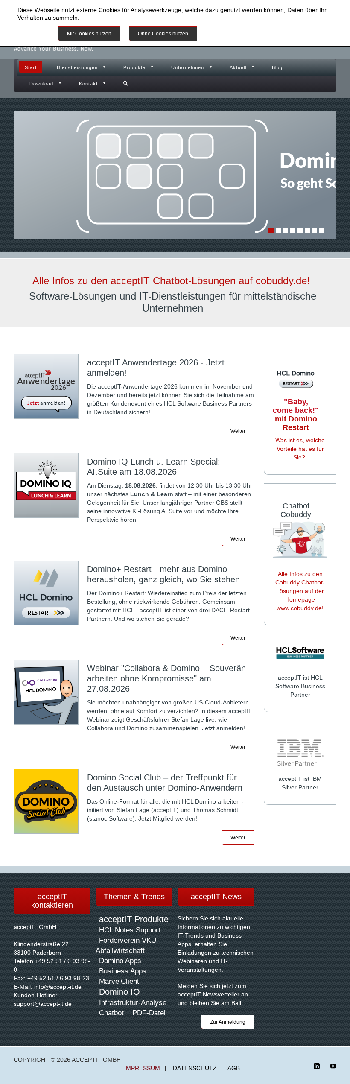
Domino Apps (120, 961)
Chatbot (111, 1013)
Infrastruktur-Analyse (132, 1003)
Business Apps (122, 971)
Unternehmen (187, 67)
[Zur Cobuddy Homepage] (300, 538)
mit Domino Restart (296, 414)
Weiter (237, 431)
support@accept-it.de (43, 1003)
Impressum (142, 1068)
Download (41, 83)
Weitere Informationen (237, 33)
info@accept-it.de (58, 986)
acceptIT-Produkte (134, 919)
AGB (234, 1068)
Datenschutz (195, 1068)
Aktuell (238, 67)
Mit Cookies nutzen (89, 34)
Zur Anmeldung (227, 1022)
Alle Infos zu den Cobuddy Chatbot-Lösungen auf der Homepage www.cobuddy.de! (300, 590)
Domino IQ (119, 991)
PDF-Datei (149, 1013)
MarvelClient (119, 981)
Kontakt (88, 83)
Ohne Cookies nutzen (163, 34)
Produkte (134, 67)
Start (31, 67)
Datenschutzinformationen (116, 17)
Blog (277, 67)
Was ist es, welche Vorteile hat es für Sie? (300, 449)
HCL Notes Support (129, 930)
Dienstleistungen (77, 67)
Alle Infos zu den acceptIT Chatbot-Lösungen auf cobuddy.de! (171, 280)
